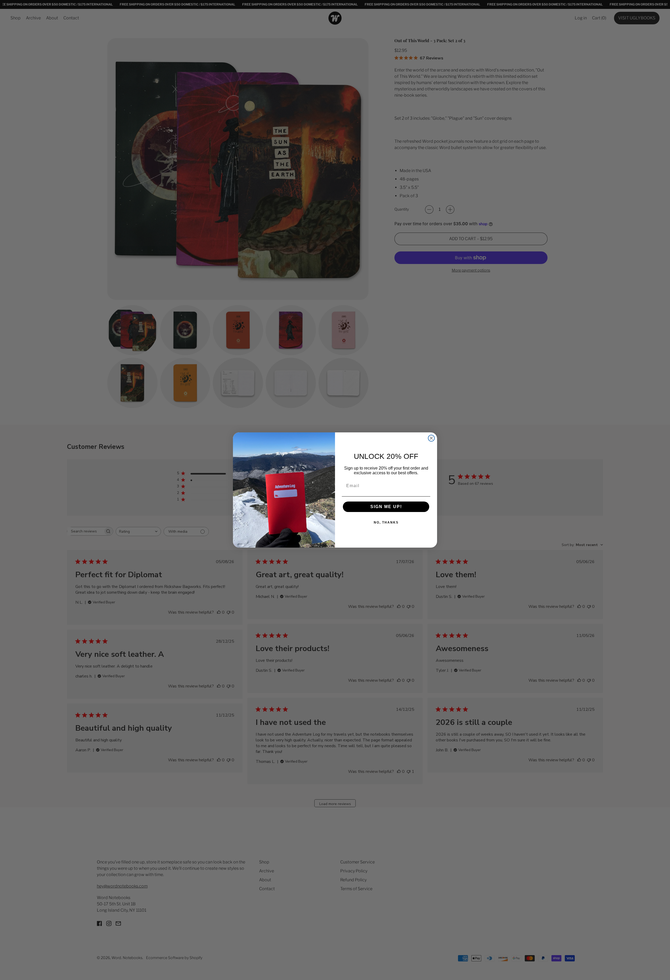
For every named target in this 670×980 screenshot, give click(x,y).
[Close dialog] (431, 438)
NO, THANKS (386, 522)
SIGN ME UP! (386, 506)
